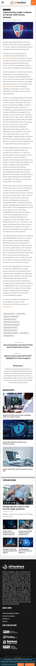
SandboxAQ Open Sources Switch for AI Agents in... (25, 551)
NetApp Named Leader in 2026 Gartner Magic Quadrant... (16, 508)
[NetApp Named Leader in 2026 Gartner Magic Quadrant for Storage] (18, 495)
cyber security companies (11, 316)
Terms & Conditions (8, 616)
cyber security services (10, 327)
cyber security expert (10, 319)
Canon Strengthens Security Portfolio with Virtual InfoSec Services (18, 346)
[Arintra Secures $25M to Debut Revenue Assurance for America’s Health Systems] (26, 524)
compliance (10, 86)
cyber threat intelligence (11, 333)
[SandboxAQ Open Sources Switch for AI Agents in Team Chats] (26, 542)
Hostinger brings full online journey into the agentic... (10, 551)
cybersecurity (7, 58)
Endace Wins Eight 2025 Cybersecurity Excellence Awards (15, 443)
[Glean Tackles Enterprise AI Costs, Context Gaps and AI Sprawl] (10, 524)
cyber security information (11, 322)
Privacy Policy (18, 658)
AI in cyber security (9, 313)
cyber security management (11, 324)
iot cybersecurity (9, 335)
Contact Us (5, 619)
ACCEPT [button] (20, 664)
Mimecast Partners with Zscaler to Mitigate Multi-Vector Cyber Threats (17, 416)
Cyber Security (6, 9)
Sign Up (4, 621)
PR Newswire (7, 20)
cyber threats (24, 333)
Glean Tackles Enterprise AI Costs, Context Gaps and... (9, 533)
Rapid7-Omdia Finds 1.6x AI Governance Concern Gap (18, 470)
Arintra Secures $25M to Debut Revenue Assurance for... (25, 533)
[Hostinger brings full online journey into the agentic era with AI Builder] (10, 542)
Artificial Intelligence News (10, 613)
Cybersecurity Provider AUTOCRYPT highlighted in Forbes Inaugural (18, 357)
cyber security (21, 313)
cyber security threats (10, 330)
